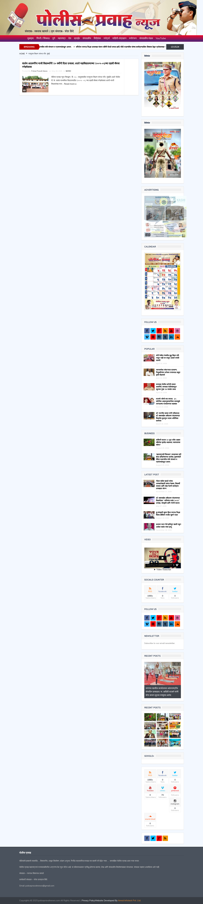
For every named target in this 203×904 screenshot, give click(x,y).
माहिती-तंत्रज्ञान (119, 38)
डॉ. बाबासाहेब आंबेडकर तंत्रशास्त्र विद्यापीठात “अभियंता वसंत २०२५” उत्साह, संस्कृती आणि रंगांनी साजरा (168, 500)
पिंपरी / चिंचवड (43, 38)
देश (69, 38)
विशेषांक (97, 38)
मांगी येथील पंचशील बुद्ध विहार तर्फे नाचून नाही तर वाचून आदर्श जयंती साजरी (167, 358)
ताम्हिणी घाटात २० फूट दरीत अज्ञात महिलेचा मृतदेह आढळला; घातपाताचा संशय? (168, 442)
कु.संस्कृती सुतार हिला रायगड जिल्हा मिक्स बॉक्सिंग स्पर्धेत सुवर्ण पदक (168, 513)
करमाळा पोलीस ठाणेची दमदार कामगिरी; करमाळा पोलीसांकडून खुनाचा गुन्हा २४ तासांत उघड (166, 386)
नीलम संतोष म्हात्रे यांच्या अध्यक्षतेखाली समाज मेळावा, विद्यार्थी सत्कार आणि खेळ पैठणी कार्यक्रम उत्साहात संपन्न (168, 485)
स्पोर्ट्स (107, 38)
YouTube (161, 38)
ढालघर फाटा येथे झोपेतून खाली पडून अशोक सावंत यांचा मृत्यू (168, 525)
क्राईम (77, 38)
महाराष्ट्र (62, 38)
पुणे (53, 38)
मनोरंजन (133, 38)
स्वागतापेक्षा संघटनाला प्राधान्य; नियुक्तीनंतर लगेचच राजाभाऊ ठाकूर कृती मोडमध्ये (168, 372)
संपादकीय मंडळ (146, 38)
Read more (69, 84)
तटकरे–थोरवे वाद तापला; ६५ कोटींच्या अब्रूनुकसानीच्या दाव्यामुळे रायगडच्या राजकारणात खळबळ (168, 401)
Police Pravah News (39, 71)
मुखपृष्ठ (30, 38)
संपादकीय (87, 38)
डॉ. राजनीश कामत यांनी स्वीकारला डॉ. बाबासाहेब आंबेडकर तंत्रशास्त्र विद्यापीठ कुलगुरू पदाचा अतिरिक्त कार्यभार (168, 417)
